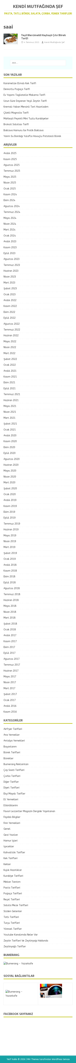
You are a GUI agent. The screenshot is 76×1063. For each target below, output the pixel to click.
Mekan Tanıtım (12, 881)
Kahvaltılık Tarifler (14, 852)
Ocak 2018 (10, 629)
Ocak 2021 (10, 429)
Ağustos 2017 (12, 658)
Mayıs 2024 (10, 218)
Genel (7, 828)
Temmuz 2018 (12, 594)
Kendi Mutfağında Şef (54, 42)
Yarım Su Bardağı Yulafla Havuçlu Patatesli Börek (32, 136)
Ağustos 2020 (12, 459)
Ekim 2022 (9, 312)
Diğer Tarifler (11, 781)
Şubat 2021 (10, 423)
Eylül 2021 (10, 388)
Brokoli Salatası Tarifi (16, 124)
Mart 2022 (9, 353)
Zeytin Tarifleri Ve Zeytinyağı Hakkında (26, 940)
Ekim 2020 (9, 447)
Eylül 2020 (10, 453)
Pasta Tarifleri (12, 887)
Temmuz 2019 (12, 523)
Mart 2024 (9, 229)
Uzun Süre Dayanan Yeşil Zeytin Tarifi (25, 100)
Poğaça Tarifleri (13, 893)
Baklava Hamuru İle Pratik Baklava (23, 130)
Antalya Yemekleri (14, 740)
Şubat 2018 (10, 623)
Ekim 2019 (9, 511)
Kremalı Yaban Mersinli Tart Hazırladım (26, 106)
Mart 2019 (9, 547)
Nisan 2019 (10, 541)
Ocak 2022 (10, 364)
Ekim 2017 (9, 647)
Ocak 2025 (10, 188)
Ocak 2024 (10, 235)
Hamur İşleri (10, 840)
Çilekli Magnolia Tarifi (16, 112)
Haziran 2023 (11, 270)
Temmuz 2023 (12, 265)
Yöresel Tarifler (13, 928)
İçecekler (9, 846)
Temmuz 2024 (12, 212)
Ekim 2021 (9, 382)
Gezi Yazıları (11, 834)
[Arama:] (38, 63)
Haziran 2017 (11, 670)
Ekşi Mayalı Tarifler (14, 793)
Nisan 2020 (10, 476)
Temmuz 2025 (12, 170)
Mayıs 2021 (10, 406)
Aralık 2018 (10, 564)
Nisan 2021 (10, 411)
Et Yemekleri (11, 799)
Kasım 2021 (10, 376)
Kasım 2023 (10, 247)
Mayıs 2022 (10, 341)
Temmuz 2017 (12, 664)
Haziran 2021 (11, 400)
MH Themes (33, 1059)
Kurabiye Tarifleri (13, 875)
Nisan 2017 (10, 682)
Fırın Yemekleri (12, 823)
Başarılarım (10, 746)
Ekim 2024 (9, 200)
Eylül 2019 (10, 517)
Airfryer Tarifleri (13, 729)
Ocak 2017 (10, 700)
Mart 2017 (9, 688)
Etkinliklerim (11, 805)
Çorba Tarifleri (12, 776)
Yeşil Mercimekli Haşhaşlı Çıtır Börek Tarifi (43, 36)
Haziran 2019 (11, 529)
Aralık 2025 (10, 153)
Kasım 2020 (10, 441)
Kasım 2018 (10, 570)
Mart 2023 (9, 282)
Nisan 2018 (10, 611)
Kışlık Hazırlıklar (13, 870)
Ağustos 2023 (12, 259)
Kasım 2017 (10, 641)
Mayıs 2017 (10, 676)
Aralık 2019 (10, 500)
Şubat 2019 (10, 553)
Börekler (8, 758)
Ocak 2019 (10, 558)
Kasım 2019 (10, 506)
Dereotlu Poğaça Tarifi (17, 89)
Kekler (7, 864)
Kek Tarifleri (10, 858)
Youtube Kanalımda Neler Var (21, 934)
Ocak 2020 (10, 494)
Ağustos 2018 (12, 588)
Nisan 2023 (10, 276)
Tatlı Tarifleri (11, 917)
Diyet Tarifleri (11, 787)
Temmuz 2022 (12, 329)
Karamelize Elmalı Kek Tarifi (20, 83)
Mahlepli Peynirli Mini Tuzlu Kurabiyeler (26, 118)
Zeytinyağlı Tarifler (15, 946)
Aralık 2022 (10, 300)
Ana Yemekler (12, 734)
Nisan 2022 (10, 347)
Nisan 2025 (10, 182)
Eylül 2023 (10, 253)
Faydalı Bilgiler (12, 817)
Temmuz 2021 (12, 394)
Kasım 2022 (10, 306)
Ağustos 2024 (12, 206)
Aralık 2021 (10, 370)
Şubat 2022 (10, 359)
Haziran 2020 (11, 464)
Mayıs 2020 (10, 470)
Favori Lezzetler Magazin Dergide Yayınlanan (29, 811)
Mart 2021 (9, 417)
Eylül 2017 (10, 652)
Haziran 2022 (11, 335)
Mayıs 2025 (10, 176)
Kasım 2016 (10, 711)
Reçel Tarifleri (12, 899)
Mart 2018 (9, 617)
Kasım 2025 (10, 159)
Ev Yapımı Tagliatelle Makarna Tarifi (24, 94)
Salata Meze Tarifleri (16, 905)
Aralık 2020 (10, 435)
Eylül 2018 (10, 582)
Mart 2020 (9, 482)
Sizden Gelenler (13, 911)
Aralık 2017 (10, 635)
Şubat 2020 (10, 488)
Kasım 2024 (10, 194)
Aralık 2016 (10, 705)
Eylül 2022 (10, 317)
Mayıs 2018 (10, 605)
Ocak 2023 (10, 294)
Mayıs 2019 (10, 535)
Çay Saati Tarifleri (14, 770)
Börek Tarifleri (12, 752)
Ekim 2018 (9, 576)
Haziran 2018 (11, 600)
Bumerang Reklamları (16, 764)
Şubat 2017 (10, 694)
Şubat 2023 (10, 288)
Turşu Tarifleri (12, 922)
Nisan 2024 (10, 223)
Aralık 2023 (10, 241)
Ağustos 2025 (12, 165)
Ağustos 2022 (12, 323)
